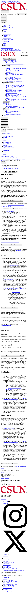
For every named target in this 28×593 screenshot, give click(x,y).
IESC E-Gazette (10, 112)
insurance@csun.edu (13, 265)
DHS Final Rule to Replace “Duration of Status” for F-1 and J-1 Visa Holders (15, 86)
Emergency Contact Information (13, 87)
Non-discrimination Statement (10, 581)
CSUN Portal (6, 25)
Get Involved (6, 102)
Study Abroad (7, 65)
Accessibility (6, 559)
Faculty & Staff (6, 35)
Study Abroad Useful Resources (13, 78)
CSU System (6, 589)
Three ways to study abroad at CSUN (14, 81)
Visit (4, 43)
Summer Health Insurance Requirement (9, 307)
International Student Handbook (13, 114)
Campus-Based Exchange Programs (14, 70)
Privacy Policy (6, 582)
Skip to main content (14, 1)
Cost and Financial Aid (11, 61)
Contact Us (3, 499)
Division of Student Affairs (7, 48)
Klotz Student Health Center (7, 472)
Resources (6, 108)
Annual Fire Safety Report (9, 585)
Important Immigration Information (14, 90)
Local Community (7, 38)
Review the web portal (8, 428)
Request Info (6, 41)
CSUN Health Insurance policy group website (13, 288)
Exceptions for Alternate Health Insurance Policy (11, 244)
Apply (4, 44)
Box (4, 30)
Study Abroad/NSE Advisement (13, 79)
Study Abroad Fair (10, 77)
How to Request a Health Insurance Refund (10, 317)
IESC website (8, 438)
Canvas (5, 29)
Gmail (4, 26)
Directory (5, 561)
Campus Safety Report (8, 586)
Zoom (4, 31)
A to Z (4, 558)
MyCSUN (3, 22)
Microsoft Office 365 (8, 27)
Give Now (3, 574)
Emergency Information (8, 562)
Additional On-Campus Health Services (9, 463)
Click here (18, 250)
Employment (6, 563)
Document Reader (7, 588)
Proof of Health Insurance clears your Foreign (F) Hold (12, 355)
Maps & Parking (7, 565)
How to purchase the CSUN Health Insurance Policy (12, 200)
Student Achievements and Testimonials (15, 107)
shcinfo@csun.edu (5, 478)
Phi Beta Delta (9, 104)
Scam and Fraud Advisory (12, 95)
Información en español (8, 39)
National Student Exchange (9, 58)
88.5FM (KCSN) (7, 567)
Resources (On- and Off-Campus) (14, 94)
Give (4, 45)
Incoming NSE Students (11, 62)
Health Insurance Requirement (13, 111)
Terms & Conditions (8, 580)
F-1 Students (9, 89)
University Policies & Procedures (10, 568)
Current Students (7, 34)
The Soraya (6, 566)
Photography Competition (12, 106)
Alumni (5, 36)
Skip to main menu (5, 1)
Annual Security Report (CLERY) (11, 584)
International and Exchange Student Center (10, 49)
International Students (8, 82)
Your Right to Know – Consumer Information (13, 570)
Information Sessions (11, 73)
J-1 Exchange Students (11, 93)
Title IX (5, 579)
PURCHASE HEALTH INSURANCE (10, 242)
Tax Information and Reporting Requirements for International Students (16, 100)
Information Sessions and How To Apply (15, 64)
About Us (5, 115)
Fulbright (8, 72)
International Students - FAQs (13, 91)
